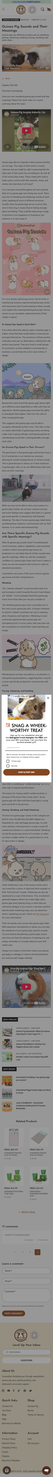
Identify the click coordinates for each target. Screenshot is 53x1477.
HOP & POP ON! (26, 772)
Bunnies (14, 766)
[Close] (48, 698)
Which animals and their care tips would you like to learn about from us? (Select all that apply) (26, 755)
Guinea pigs (16, 761)
